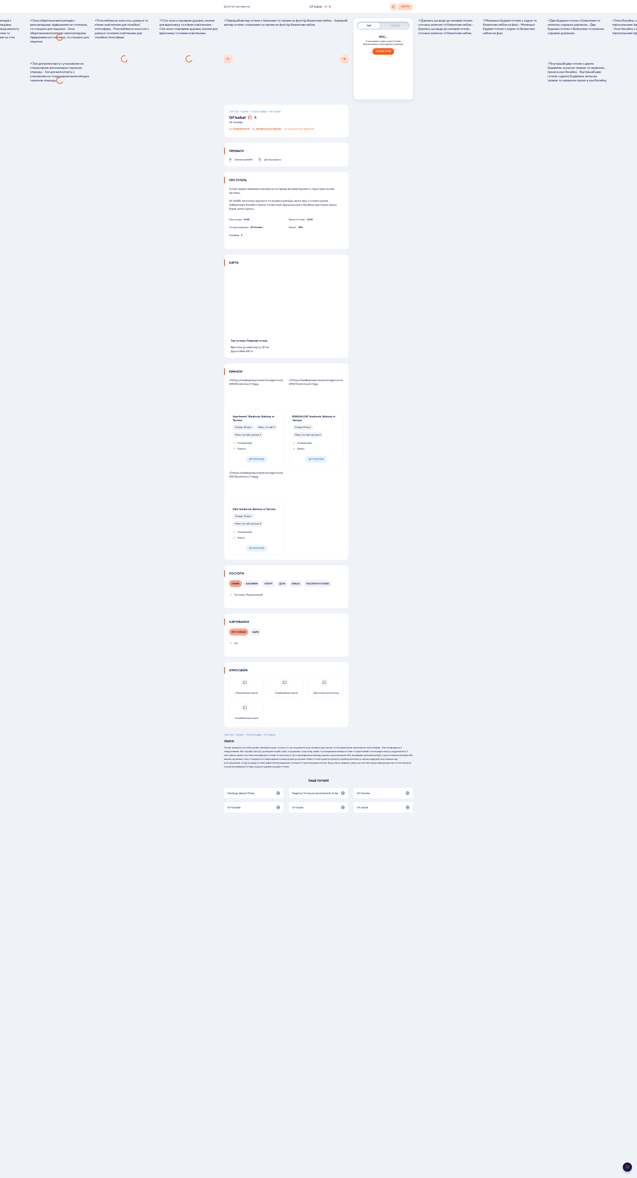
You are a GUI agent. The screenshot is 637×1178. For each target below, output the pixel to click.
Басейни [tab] (252, 583)
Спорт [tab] (268, 583)
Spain (245, 111)
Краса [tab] (296, 583)
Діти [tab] (282, 583)
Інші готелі (318, 780)
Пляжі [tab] (235, 583)
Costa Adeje (259, 111)
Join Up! (234, 111)
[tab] (369, 26)
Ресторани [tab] (239, 632)
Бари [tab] (255, 632)
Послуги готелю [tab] (317, 583)
